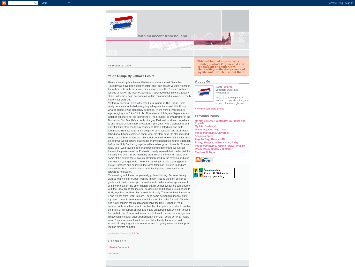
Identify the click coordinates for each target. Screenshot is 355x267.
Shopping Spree (204, 136)
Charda (228, 87)
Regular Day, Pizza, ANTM (210, 139)
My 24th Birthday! (205, 126)
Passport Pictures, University (212, 132)
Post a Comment (119, 247)
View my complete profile (209, 108)
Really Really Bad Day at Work (213, 149)
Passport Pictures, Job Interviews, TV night (220, 145)
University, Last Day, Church (211, 129)
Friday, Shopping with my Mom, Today (217, 142)
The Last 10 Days (205, 152)
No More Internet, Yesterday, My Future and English (220, 122)
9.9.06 (135, 233)
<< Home (113, 253)
